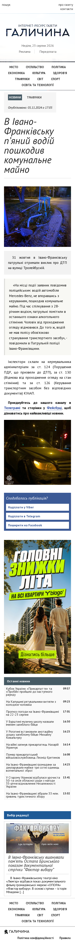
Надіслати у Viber (21, 507)
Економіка (16, 73)
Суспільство (35, 67)
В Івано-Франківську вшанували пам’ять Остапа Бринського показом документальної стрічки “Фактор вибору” (36, 863)
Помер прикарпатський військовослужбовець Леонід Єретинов (33, 755)
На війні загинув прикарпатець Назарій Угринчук (32, 745)
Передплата (47, 52)
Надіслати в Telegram (24, 516)
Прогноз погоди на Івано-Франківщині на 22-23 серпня (32, 712)
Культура (38, 73)
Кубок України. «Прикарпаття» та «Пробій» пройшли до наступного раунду (29, 692)
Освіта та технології (38, 85)
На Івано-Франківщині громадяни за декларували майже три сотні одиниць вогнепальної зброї (32, 767)
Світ (40, 79)
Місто (13, 67)
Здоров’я (60, 73)
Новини (15, 97)
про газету (66, 4)
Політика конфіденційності (35, 938)
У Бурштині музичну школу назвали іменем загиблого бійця (30, 722)
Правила (65, 938)
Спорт (55, 79)
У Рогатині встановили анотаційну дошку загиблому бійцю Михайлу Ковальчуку (29, 734)
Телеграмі (12, 407)
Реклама (24, 52)
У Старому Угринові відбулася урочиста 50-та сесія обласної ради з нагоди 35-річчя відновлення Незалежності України (33, 781)
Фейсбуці (54, 407)
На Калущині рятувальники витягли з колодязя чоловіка (31, 703)
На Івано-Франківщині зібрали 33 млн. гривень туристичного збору (32, 794)
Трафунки (22, 79)
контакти (66, 8)
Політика (59, 67)
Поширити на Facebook (25, 525)
